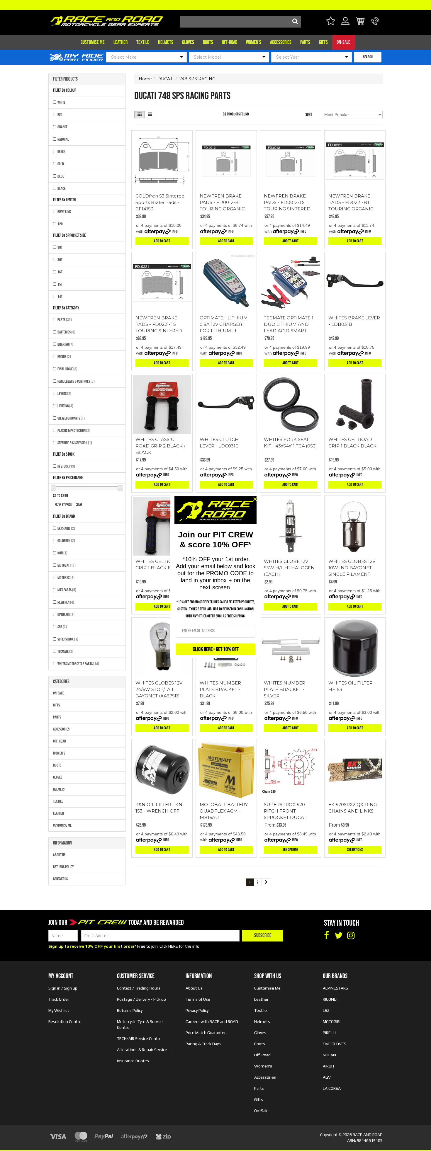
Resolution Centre (65, 1021)
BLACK (61, 188)
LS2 (326, 1010)
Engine (64, 356)
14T (59, 296)
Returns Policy (63, 866)
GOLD (60, 163)
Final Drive (67, 369)
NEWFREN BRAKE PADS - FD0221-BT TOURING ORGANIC (351, 202)
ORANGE (62, 127)
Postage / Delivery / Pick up (141, 999)
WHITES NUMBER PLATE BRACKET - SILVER (284, 689)
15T (59, 284)
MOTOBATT (66, 565)
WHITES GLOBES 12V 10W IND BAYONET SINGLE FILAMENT (351, 568)
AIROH (328, 1066)
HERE (173, 946)
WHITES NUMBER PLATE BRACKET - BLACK (220, 689)
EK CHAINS (66, 528)
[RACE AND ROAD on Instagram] (351, 935)
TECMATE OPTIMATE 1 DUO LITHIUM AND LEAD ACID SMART (288, 324)
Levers (64, 393)
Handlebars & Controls (76, 381)
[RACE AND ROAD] (106, 19)
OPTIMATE (65, 614)
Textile (142, 42)
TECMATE (65, 651)
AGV (327, 1077)
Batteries (66, 332)
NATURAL (63, 139)
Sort (309, 114)
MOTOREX (65, 577)
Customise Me (93, 42)
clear (79, 505)
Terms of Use (198, 999)
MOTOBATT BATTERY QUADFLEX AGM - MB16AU (224, 811)
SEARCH (368, 57)
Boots (208, 42)
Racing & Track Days (203, 1043)
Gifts (323, 42)
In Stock (66, 466)
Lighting (65, 405)
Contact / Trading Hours (138, 988)
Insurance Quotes (133, 1060)
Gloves (188, 42)
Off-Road (229, 42)
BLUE (60, 176)
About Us (59, 854)
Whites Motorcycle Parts (78, 663)
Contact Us (60, 878)
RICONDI (330, 999)
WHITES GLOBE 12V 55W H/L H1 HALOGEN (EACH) (289, 568)
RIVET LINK (64, 211)
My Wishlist (58, 1010)
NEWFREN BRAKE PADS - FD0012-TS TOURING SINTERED (287, 202)
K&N (62, 553)
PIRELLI (329, 1032)
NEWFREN (65, 602)
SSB (62, 626)
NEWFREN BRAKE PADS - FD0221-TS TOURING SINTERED (158, 324)
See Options (290, 849)
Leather (120, 42)
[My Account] (345, 24)
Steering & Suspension (74, 442)
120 (60, 224)
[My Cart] (360, 22)
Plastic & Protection (73, 430)
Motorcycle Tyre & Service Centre (140, 1024)
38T (59, 247)
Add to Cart (162, 241)
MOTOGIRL (332, 1021)
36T (59, 259)
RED (59, 114)
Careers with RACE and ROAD (212, 1021)
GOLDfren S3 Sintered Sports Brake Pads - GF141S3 (159, 202)
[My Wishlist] (330, 22)
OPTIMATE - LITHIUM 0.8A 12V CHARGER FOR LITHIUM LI (224, 324)
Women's (253, 42)
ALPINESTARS (335, 988)
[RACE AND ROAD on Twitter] (339, 935)
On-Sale (343, 42)
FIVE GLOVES (334, 1043)
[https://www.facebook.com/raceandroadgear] (326, 935)
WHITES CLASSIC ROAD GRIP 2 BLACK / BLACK (160, 446)
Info (175, 231)
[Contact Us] (375, 24)
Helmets (165, 42)
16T (59, 272)
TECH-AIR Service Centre (139, 1038)
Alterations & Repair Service (142, 1049)
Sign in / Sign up (62, 988)
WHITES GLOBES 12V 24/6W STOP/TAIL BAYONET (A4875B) (158, 689)
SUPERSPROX (67, 639)
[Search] (295, 22)
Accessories (280, 42)
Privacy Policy (197, 1010)
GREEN (61, 151)
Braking (65, 344)
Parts (305, 42)
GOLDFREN (66, 540)
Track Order (58, 999)
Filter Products (65, 79)
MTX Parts (66, 590)
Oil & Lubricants (71, 418)
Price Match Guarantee (206, 1032)
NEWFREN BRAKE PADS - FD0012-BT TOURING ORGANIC (222, 202)
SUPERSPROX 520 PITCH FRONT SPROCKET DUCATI (286, 811)
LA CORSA (332, 1088)
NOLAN (329, 1055)
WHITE (61, 102)
